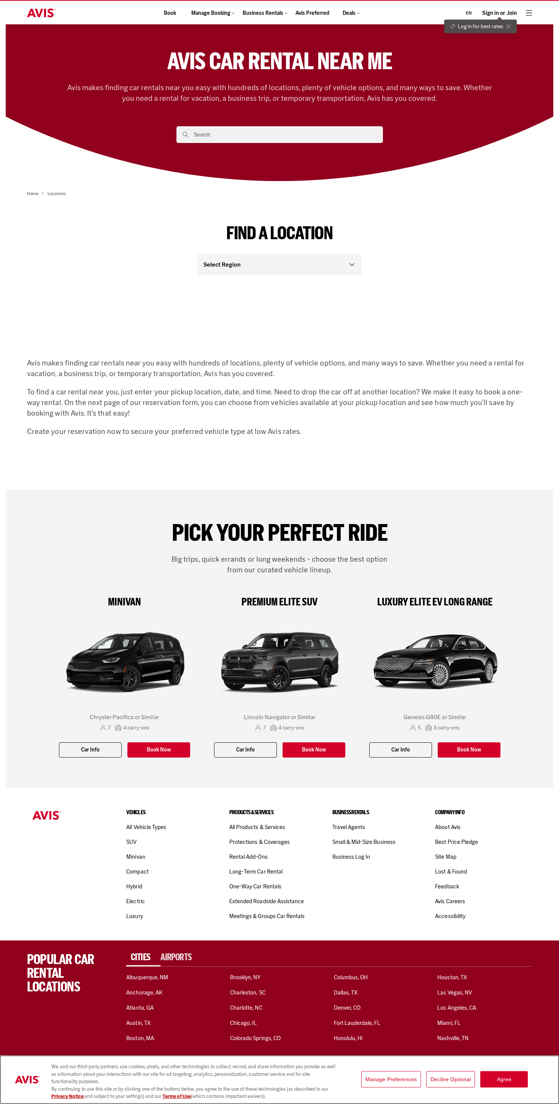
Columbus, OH (351, 977)
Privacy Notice (67, 1096)
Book (170, 13)
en (469, 13)
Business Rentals (263, 13)
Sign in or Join (499, 13)
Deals (349, 13)
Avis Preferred (312, 13)
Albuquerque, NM (147, 977)
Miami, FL (448, 1023)
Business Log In (351, 856)
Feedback (447, 886)
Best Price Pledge (456, 842)
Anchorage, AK (144, 992)
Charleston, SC (247, 992)
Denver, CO (347, 1007)
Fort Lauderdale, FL (357, 1023)
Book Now (159, 750)
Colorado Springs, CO (255, 1038)
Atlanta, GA (140, 1007)
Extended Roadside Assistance (266, 901)
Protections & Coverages (259, 842)
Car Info (90, 750)
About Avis (447, 827)
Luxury (134, 916)
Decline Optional (450, 1079)
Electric (135, 901)
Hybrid (134, 886)
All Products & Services (257, 827)
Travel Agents (348, 827)
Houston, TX (452, 977)
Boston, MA (140, 1038)
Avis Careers (450, 901)
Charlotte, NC (246, 1007)
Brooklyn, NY (245, 977)
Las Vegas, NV (454, 992)
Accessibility (450, 916)
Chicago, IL (243, 1023)
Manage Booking (210, 13)
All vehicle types (146, 827)
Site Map (445, 856)
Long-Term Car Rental (256, 871)
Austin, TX (138, 1023)
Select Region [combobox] (222, 264)
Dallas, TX (345, 992)
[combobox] (286, 135)
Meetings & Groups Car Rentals (267, 916)
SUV (131, 842)
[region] (279, 1079)
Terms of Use (176, 1096)
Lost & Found (451, 871)
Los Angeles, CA (456, 1007)
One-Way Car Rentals (255, 886)
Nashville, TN (452, 1038)
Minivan (135, 856)
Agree (504, 1079)
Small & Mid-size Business (363, 842)
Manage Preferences (391, 1079)
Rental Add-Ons (248, 856)
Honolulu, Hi (348, 1038)
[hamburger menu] (529, 13)
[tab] (143, 957)
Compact (137, 871)
